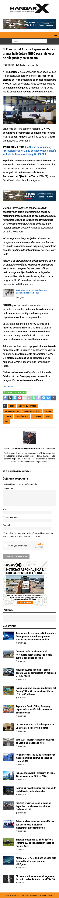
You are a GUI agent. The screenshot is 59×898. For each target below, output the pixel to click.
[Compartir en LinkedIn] (14, 398)
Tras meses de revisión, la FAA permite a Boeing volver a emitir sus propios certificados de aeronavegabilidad (36, 636)
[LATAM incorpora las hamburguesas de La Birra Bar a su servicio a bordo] (8, 727)
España (48, 411)
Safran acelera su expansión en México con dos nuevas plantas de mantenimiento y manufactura (35, 824)
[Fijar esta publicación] (19, 398)
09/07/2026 (22, 813)
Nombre (6, 509)
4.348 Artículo (49, 448)
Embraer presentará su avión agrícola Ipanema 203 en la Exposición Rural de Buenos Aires (35, 842)
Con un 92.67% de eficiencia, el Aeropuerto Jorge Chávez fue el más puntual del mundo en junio (34, 654)
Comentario (8, 489)
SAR (6, 422)
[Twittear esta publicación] (10, 398)
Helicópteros (22, 416)
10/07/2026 (22, 795)
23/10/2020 (9, 65)
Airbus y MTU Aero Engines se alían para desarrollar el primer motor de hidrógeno (36, 861)
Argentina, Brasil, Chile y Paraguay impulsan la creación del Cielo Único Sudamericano (34, 709)
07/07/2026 (22, 868)
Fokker (8, 416)
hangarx (50, 895)
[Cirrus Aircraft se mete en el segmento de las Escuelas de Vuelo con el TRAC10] (8, 879)
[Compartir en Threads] (53, 398)
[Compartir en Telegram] (43, 398)
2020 (12, 406)
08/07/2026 (22, 831)
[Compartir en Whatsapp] (34, 398)
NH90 (48, 416)
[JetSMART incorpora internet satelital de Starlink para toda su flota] (8, 742)
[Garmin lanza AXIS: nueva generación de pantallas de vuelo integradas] (8, 790)
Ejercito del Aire (32, 411)
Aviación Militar (12, 411)
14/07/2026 (22, 731)
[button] (55, 35)
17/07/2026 (22, 643)
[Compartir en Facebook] (5, 398)
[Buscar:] (29, 41)
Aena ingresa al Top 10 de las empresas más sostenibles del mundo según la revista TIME (35, 758)
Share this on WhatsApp (16, 392)
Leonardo (37, 416)
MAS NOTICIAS (9, 626)
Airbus (10, 386)
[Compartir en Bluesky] (48, 398)
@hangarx (34, 895)
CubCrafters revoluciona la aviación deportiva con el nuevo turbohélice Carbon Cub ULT (33, 806)
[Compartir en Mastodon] (38, 398)
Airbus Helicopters (27, 406)
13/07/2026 (22, 764)
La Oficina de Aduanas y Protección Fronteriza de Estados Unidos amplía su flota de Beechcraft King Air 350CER (29, 150)
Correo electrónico (10, 517)
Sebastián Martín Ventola (28, 65)
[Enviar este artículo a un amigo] (24, 398)
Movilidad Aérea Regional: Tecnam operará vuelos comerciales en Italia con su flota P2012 (36, 673)
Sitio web (6, 525)
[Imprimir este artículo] (29, 398)
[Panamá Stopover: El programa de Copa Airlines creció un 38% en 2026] (8, 775)
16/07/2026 (22, 679)
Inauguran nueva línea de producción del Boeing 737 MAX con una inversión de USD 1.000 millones (36, 691)
